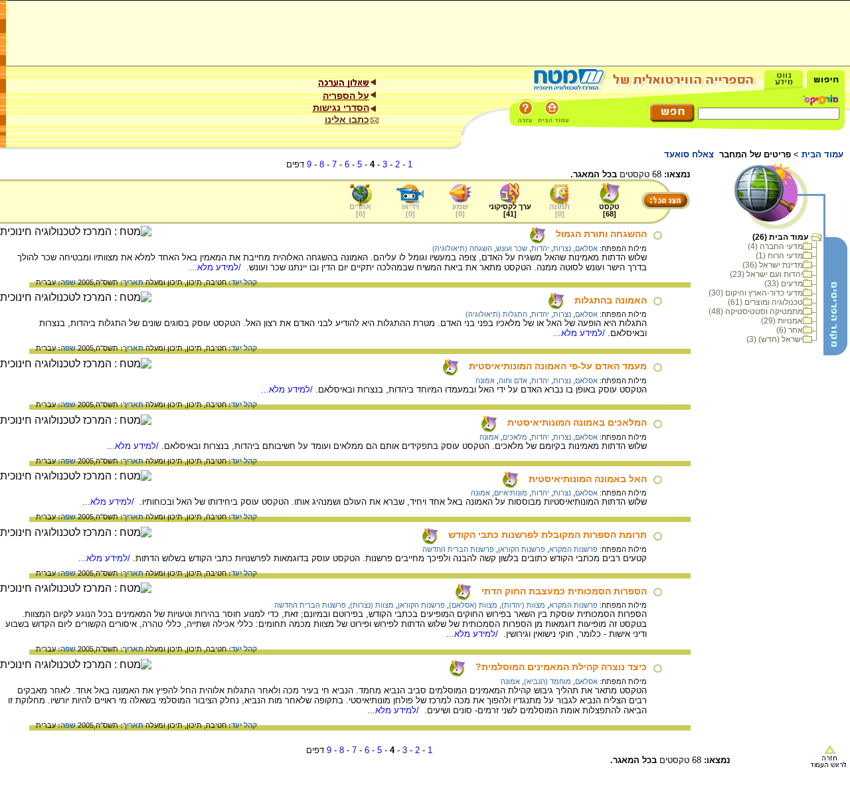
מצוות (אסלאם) (473, 605)
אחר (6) (789, 330)
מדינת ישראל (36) (772, 265)
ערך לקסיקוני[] (510, 210)
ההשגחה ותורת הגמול (601, 233)
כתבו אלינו (347, 119)
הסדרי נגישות (341, 107)
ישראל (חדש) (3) (774, 339)
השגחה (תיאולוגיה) (462, 248)
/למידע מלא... (216, 267)
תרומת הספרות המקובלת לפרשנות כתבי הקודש (547, 534)
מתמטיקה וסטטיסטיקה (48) (756, 311)
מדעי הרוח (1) (779, 255)
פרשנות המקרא (573, 549)
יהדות (540, 248)
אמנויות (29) (782, 320)
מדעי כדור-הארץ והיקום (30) (756, 293)
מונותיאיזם (510, 493)
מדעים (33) (783, 283)
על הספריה (346, 95)
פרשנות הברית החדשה (458, 549)
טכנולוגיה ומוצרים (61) (765, 302)
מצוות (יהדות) (523, 605)
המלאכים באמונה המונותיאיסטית (577, 422)
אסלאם (586, 248)
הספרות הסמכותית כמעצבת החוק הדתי (564, 591)
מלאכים (515, 437)
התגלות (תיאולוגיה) (496, 314)
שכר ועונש (511, 248)
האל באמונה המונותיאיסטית (588, 479)
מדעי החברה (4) (775, 246)
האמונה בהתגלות (610, 300)
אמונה (485, 381)
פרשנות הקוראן (521, 549)
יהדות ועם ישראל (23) (766, 274)
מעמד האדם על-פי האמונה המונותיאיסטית (558, 366)
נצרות (562, 248)
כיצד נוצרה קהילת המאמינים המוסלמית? (561, 666)
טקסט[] (609, 210)
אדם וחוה (513, 381)
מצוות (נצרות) (372, 605)
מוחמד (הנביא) (547, 681)
